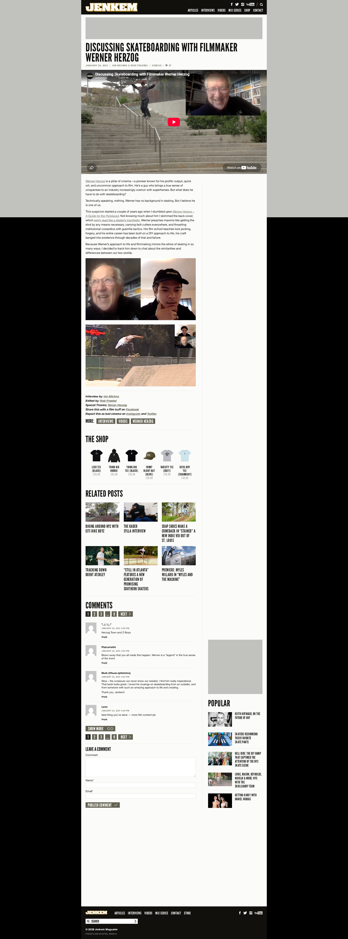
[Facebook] (231, 4)
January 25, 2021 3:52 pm (115, 677)
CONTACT (258, 10)
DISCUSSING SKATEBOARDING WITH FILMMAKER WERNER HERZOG (162, 53)
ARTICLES (193, 10)
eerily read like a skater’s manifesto (117, 220)
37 (168, 65)
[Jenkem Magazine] (111, 7)
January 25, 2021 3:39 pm (115, 628)
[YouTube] (250, 4)
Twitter (152, 413)
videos (123, 421)
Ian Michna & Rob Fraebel (130, 65)
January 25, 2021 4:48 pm (115, 710)
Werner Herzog (95, 181)
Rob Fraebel (108, 400)
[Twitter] (237, 4)
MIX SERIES (235, 10)
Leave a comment (98, 749)
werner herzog (143, 421)
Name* (90, 780)
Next (124, 614)
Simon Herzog (117, 405)
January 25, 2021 (97, 65)
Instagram (133, 413)
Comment (92, 754)
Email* (89, 791)
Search (88, 921)
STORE (187, 913)
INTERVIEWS (208, 10)
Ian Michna (111, 396)
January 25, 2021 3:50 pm (115, 651)
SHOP (247, 10)
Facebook (132, 409)
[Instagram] (242, 4)
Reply (104, 637)
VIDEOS (222, 10)
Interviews (105, 421)
